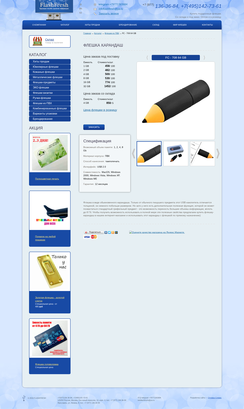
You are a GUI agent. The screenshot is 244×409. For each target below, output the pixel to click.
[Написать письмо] (81, 12)
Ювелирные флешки (45, 66)
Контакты (207, 25)
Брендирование (128, 25)
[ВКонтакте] (106, 232)
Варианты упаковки (45, 113)
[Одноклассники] (113, 232)
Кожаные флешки (44, 72)
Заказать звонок (109, 13)
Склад (156, 25)
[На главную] (81, 4)
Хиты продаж (92, 25)
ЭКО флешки (41, 87)
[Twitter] (109, 232)
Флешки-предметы (44, 82)
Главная (87, 33)
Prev (133, 153)
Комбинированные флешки (50, 108)
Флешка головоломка (46, 364)
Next (218, 153)
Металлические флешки (47, 77)
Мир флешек (180, 25)
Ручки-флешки (42, 98)
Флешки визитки (43, 92)
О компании (39, 25)
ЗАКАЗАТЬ (94, 127)
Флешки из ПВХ (112, 33)
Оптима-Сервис (215, 398)
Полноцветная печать (47, 178)
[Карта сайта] (80, 8)
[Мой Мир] (116, 232)
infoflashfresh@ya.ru (111, 8)
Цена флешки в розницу (100, 110)
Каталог (65, 25)
